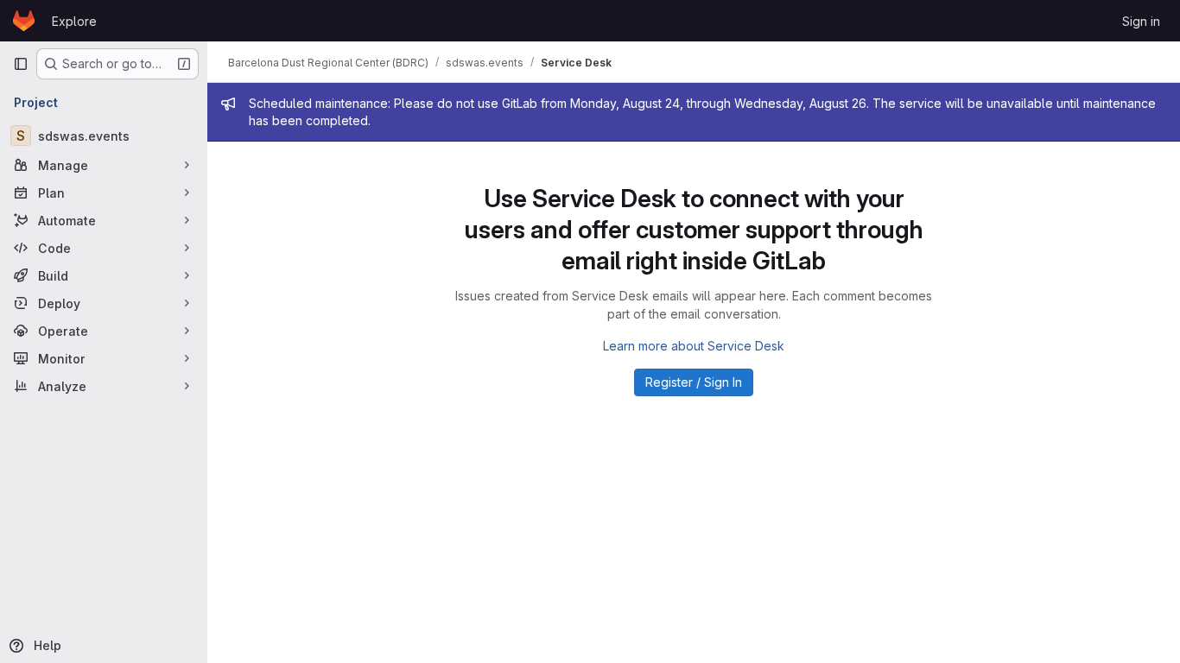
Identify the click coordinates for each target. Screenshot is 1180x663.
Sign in (1141, 21)
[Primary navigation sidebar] (21, 64)
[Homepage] (24, 21)
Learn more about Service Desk (693, 345)
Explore (74, 21)
